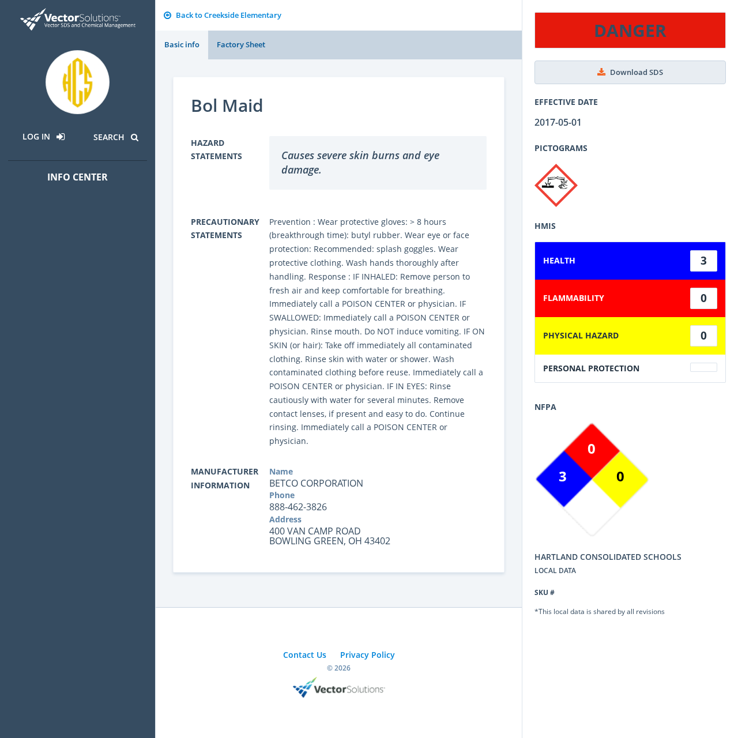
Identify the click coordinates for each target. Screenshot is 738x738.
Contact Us (304, 654)
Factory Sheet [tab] (241, 44)
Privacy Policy (367, 654)
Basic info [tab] (181, 44)
